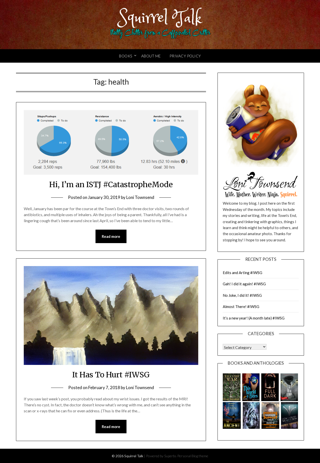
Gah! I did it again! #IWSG (244, 284)
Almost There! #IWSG (241, 306)
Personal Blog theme (192, 456)
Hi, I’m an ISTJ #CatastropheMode (111, 184)
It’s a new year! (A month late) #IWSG (253, 318)
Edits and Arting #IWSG (242, 272)
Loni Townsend (140, 197)
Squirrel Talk (160, 18)
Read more (111, 236)
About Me (151, 56)
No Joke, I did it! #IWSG (242, 295)
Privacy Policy (185, 56)
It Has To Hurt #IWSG (111, 374)
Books (125, 56)
